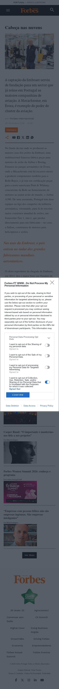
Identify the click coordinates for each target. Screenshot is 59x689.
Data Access (29, 405)
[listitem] (29, 338)
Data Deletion (12, 405)
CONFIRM (17, 395)
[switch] (47, 345)
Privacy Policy (46, 405)
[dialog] (29, 344)
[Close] (53, 283)
